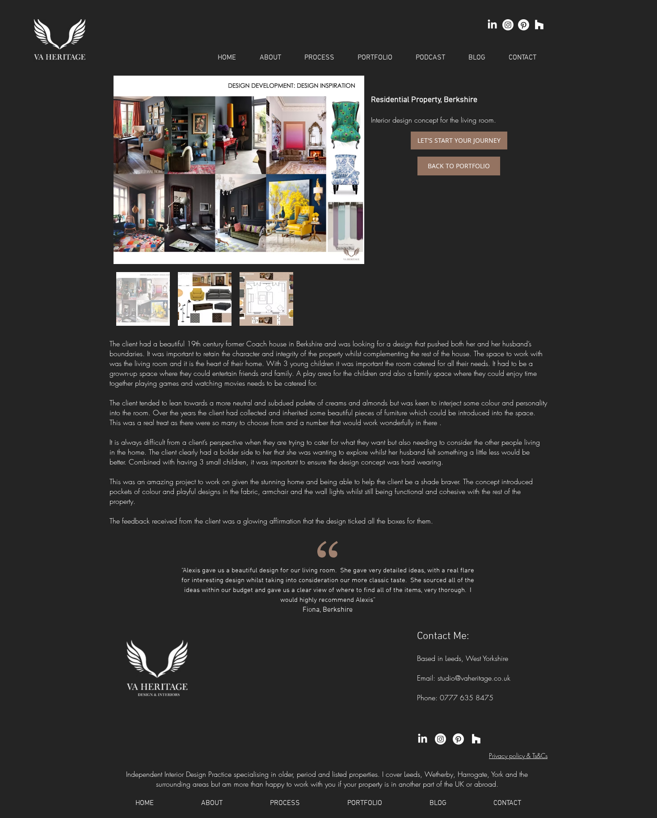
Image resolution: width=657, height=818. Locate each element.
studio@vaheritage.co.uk (474, 678)
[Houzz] (539, 24)
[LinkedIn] (492, 24)
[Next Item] (350, 170)
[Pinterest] (523, 24)
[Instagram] (508, 24)
